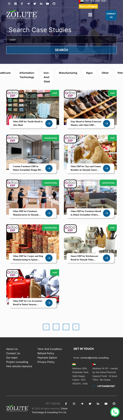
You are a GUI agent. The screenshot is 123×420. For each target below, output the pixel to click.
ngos (89, 72)
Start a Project (88, 6)
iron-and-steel (47, 77)
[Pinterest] (15, 4)
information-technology (27, 75)
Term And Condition (49, 349)
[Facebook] (22, 4)
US (111, 15)
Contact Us (13, 353)
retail (55, 93)
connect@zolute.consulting (94, 357)
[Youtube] (47, 4)
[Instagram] (9, 4)
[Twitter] (34, 4)
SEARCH (61, 50)
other (105, 72)
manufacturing (68, 72)
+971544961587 (106, 386)
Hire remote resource (19, 366)
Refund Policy (45, 353)
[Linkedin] (41, 4)
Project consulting (17, 361)
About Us (12, 349)
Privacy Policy (46, 361)
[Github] (54, 4)
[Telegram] (28, 4)
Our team (11, 357)
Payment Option (47, 357)
